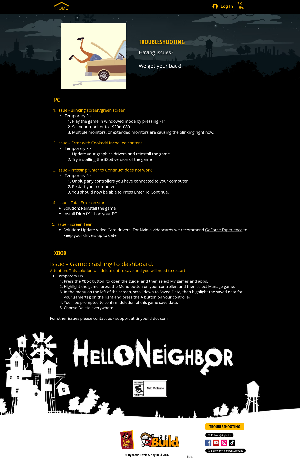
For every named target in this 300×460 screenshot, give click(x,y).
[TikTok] (232, 443)
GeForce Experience (223, 230)
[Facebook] (208, 443)
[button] (241, 5)
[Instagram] (224, 443)
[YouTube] (216, 443)
